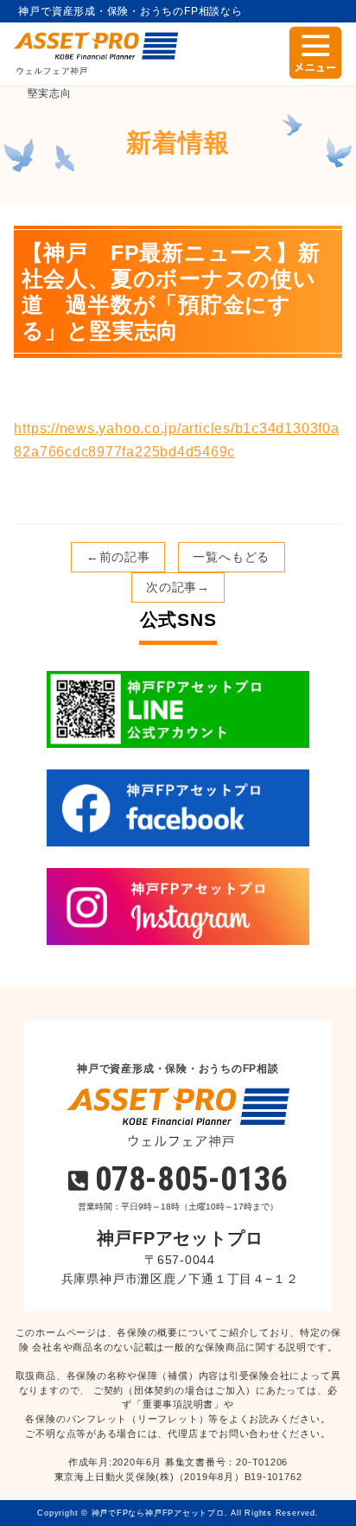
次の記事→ (178, 587)
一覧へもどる (231, 557)
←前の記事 (118, 557)
